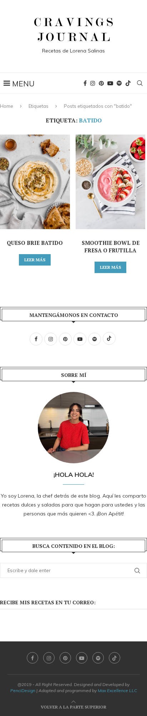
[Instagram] (92, 83)
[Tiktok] (128, 83)
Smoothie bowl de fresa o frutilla (111, 246)
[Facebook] (85, 83)
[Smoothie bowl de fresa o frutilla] (111, 182)
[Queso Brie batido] (35, 182)
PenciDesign (22, 690)
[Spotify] (119, 83)
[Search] (139, 83)
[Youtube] (110, 83)
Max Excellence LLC (117, 690)
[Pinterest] (101, 83)
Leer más (34, 259)
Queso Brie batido (35, 242)
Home (6, 106)
